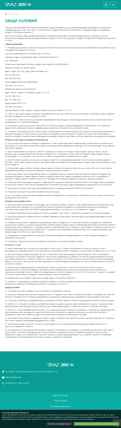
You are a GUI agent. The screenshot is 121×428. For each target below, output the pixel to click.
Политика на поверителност (59, 424)
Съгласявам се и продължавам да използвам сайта (96, 424)
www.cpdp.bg (18, 85)
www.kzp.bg (17, 107)
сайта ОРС (68, 110)
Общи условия (13, 14)
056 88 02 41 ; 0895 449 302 (18, 383)
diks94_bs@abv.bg (13, 377)
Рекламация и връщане (60, 406)
